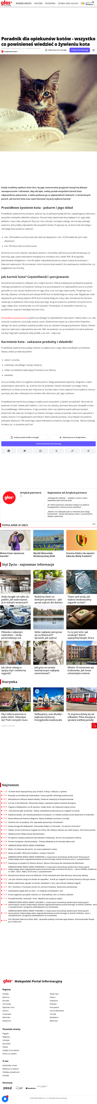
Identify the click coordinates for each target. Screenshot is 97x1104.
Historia (38, 3)
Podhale (53, 1004)
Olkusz (52, 997)
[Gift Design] (42, 1088)
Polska (5, 1047)
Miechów (6, 1017)
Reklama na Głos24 (11, 1069)
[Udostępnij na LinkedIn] (24, 450)
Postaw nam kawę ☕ (79, 50)
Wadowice (54, 1017)
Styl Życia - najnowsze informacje (28, 564)
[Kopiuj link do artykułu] (72, 450)
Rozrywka (50, 3)
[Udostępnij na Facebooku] (8, 450)
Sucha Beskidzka (57, 1010)
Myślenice (7, 1021)
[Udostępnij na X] (56, 450)
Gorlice (5, 1010)
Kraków (6, 994)
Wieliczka (54, 1021)
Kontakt (6, 1075)
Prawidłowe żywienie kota (14, 317)
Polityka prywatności (11, 1072)
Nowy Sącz (54, 994)
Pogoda (6, 1033)
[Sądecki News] (19, 1088)
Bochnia (6, 997)
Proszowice (54, 1007)
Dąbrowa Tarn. (9, 1007)
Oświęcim (54, 1000)
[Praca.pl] (8, 1088)
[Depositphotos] (31, 1088)
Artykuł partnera (11, 51)
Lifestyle (6, 1040)
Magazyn (6, 1037)
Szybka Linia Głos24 (68, 3)
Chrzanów (7, 1004)
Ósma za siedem (10, 1053)
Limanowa (7, 1014)
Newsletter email (10, 1065)
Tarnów (53, 1014)
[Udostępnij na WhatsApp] (40, 450)
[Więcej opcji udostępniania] (88, 450)
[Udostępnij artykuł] (93, 50)
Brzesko (6, 1000)
